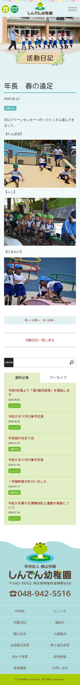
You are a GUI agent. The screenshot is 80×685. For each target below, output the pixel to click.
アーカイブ (58, 377)
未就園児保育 (19, 645)
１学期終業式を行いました (27, 481)
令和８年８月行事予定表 (26, 460)
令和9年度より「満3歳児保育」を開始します (39, 392)
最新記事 (22, 377)
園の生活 (19, 634)
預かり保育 (20, 656)
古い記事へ (49, 320)
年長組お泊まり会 (21, 438)
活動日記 (10, 108)
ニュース (14, 405)
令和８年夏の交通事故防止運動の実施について (38, 505)
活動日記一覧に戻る (40, 340)
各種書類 (19, 668)
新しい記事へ (32, 320)
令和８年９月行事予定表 (26, 416)
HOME (20, 611)
